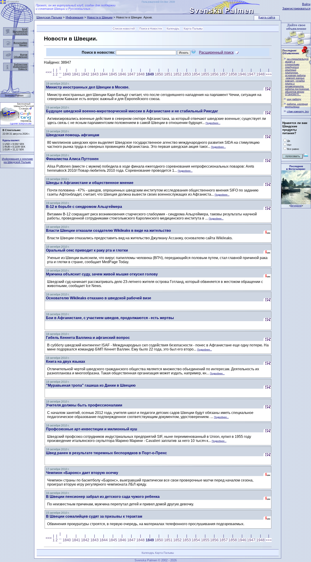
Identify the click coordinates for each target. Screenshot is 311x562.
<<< (49, 72)
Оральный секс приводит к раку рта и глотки (87, 250)
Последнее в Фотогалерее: (296, 167)
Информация (74, 17)
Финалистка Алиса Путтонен (72, 159)
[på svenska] (3, 3)
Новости (22, 69)
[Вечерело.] (296, 203)
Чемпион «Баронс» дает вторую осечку (82, 473)
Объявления (20, 56)
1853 (187, 74)
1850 (159, 74)
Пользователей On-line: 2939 (158, 1)
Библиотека (20, 64)
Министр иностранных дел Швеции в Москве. (87, 87)
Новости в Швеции (99, 17)
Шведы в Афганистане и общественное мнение (89, 183)
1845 (113, 74)
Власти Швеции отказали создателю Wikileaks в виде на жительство (108, 230)
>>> (268, 74)
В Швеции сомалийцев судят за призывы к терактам (94, 516)
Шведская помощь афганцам (72, 135)
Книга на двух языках (65, 361)
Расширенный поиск (216, 52)
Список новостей (124, 28)
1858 (233, 74)
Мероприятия (20, 31)
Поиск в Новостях (150, 28)
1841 (76, 74)
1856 (214, 74)
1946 (242, 74)
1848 (140, 74)
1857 (223, 74)
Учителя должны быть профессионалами (84, 405)
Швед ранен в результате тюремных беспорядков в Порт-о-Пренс (106, 453)
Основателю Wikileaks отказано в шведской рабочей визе (98, 298)
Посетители (20, 33)
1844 (103, 74)
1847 (131, 74)
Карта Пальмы (193, 28)
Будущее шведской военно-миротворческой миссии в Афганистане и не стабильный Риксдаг (132, 111)
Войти (306, 4)
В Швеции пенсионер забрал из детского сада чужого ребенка (103, 497)
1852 (177, 74)
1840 (67, 74)
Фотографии (20, 42)
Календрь (173, 28)
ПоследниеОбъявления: (291, 52)
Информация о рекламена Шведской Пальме (17, 160)
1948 (260, 74)
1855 (205, 74)
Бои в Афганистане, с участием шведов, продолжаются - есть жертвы (110, 318)
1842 (85, 74)
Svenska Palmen (14, 95)
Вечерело (296, 205)
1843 (94, 74)
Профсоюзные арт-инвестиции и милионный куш (91, 429)
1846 (122, 74)
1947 (251, 74)
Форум (23, 54)
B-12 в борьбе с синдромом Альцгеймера (84, 207)
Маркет (23, 45)
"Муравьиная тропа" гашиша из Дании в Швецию (91, 385)
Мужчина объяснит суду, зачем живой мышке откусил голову (102, 274)
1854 (196, 74)
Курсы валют (11, 140)
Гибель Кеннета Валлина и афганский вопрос (88, 338)
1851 (168, 74)
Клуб (24, 29)
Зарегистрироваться (296, 8)
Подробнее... (213, 123)
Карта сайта (266, 17)
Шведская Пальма (49, 17)
